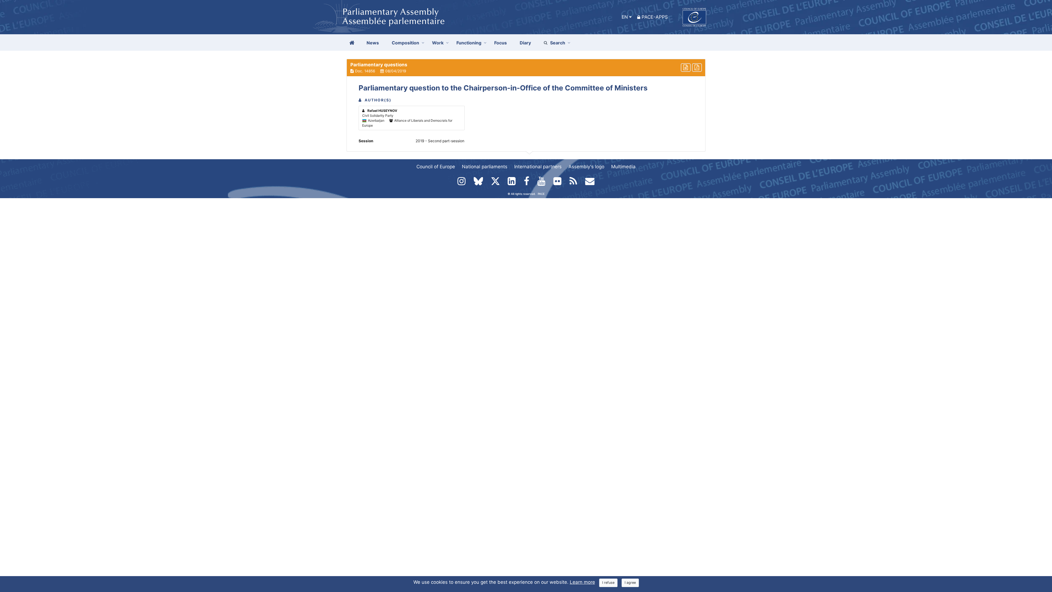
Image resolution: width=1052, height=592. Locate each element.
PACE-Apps (655, 17)
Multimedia (623, 166)
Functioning (468, 42)
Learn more (582, 582)
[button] (526, 67)
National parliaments (484, 166)
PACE (541, 193)
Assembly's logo (586, 166)
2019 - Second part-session (440, 141)
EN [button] (625, 17)
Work (438, 42)
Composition (405, 42)
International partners (538, 166)
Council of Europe (435, 166)
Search (557, 42)
